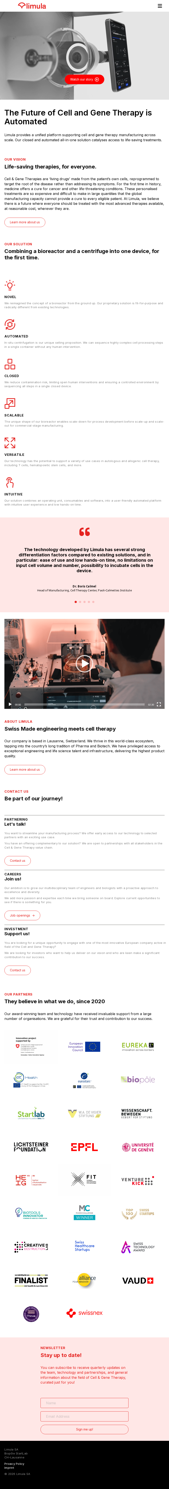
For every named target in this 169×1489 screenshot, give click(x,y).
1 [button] (76, 602)
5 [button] (93, 602)
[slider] (84, 704)
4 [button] (89, 602)
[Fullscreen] (159, 704)
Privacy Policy (14, 1463)
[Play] (10, 704)
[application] (84, 664)
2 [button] (80, 602)
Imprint (9, 1467)
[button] (84, 664)
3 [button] (84, 602)
